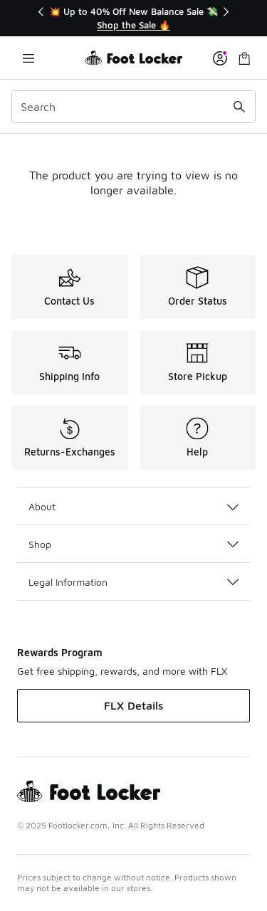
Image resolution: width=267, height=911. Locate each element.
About (42, 506)
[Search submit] (239, 106)
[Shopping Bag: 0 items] (244, 58)
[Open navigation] (28, 58)
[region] (134, 18)
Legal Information (68, 582)
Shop (39, 544)
